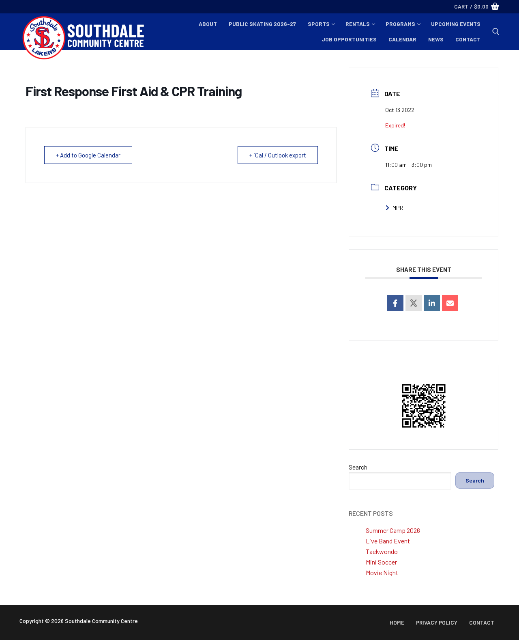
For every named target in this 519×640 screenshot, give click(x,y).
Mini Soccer (381, 562)
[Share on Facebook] (395, 303)
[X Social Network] (413, 303)
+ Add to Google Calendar (88, 155)
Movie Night (382, 572)
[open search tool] (496, 31)
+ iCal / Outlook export (277, 155)
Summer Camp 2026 (393, 530)
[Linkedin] (432, 303)
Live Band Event (388, 541)
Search (358, 467)
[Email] (450, 303)
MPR (397, 207)
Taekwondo (382, 551)
